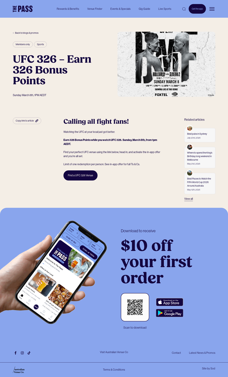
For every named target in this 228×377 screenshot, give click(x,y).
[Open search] (184, 9)
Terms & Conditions (114, 369)
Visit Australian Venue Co (114, 352)
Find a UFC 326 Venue (80, 175)
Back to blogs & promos (26, 33)
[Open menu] (212, 9)
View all (188, 198)
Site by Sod (208, 368)
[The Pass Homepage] (23, 9)
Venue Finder (94, 8)
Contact (176, 352)
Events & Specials (120, 8)
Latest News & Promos (202, 352)
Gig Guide (144, 8)
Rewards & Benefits (68, 8)
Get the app (197, 10)
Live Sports (164, 8)
